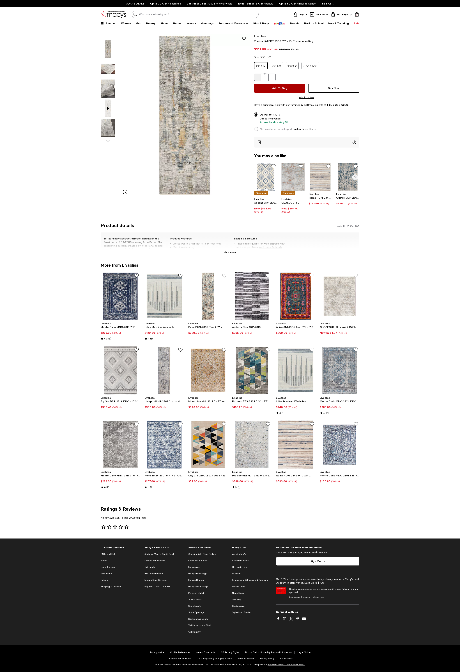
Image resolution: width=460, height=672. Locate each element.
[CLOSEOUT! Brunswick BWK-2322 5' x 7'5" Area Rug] (339, 296)
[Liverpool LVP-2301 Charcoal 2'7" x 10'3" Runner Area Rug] (164, 370)
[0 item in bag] (356, 14)
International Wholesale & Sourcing (250, 580)
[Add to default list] (273, 166)
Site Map (236, 599)
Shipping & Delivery (111, 586)
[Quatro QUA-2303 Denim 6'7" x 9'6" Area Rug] (347, 177)
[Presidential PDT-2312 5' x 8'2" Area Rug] (252, 444)
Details (295, 49)
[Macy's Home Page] (113, 14)
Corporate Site (239, 567)
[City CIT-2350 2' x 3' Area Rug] (208, 444)
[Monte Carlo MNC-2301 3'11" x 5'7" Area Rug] (339, 444)
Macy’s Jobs (238, 586)
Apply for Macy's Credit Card (159, 554)
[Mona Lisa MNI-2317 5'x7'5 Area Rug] (208, 370)
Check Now (318, 597)
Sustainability (238, 606)
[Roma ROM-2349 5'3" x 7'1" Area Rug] (320, 177)
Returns (104, 580)
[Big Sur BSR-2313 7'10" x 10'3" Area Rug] (120, 370)
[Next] (355, 177)
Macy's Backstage (197, 573)
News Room (238, 593)
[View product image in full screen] (125, 192)
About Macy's (239, 554)
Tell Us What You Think (199, 625)
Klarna (104, 560)
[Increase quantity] (272, 77)
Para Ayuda (106, 573)
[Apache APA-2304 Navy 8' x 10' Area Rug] (265, 177)
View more (230, 252)
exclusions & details (270, 247)
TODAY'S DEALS (134, 3)
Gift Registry (194, 632)
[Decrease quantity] (257, 77)
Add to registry (306, 97)
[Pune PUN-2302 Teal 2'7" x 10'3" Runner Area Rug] (208, 296)
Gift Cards (149, 567)
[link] (265, 205)
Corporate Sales (240, 560)
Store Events (194, 606)
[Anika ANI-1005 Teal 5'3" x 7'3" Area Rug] (296, 296)
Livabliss (260, 36)
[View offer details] (306, 142)
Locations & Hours (197, 560)
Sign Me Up (317, 561)
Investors (236, 573)
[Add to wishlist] (244, 38)
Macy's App (194, 567)
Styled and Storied (241, 612)
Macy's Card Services (155, 580)
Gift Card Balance (153, 573)
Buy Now (333, 88)
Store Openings (196, 612)
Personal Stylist (196, 593)
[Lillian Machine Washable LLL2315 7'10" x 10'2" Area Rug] (296, 370)
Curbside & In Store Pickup (202, 554)
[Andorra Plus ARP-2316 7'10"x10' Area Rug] (252, 296)
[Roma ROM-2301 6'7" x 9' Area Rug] (164, 444)
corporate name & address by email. (286, 664)
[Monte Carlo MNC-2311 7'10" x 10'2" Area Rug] (120, 444)
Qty (264, 73)
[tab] (108, 49)
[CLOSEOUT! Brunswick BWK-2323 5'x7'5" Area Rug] (293, 177)
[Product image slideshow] (185, 115)
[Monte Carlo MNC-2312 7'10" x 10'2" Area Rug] (339, 370)
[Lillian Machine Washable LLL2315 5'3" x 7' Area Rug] (164, 296)
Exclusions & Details (299, 597)
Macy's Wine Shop (198, 586)
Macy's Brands (196, 580)
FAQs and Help (108, 554)
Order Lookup (108, 567)
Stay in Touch (195, 599)
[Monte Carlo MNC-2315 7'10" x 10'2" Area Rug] (120, 296)
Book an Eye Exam (198, 619)
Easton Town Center (305, 129)
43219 (276, 114)
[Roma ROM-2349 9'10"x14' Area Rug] (296, 444)
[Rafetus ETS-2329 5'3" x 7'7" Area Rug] (252, 370)
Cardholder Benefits (154, 560)
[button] (175, 115)
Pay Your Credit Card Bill (157, 586)
